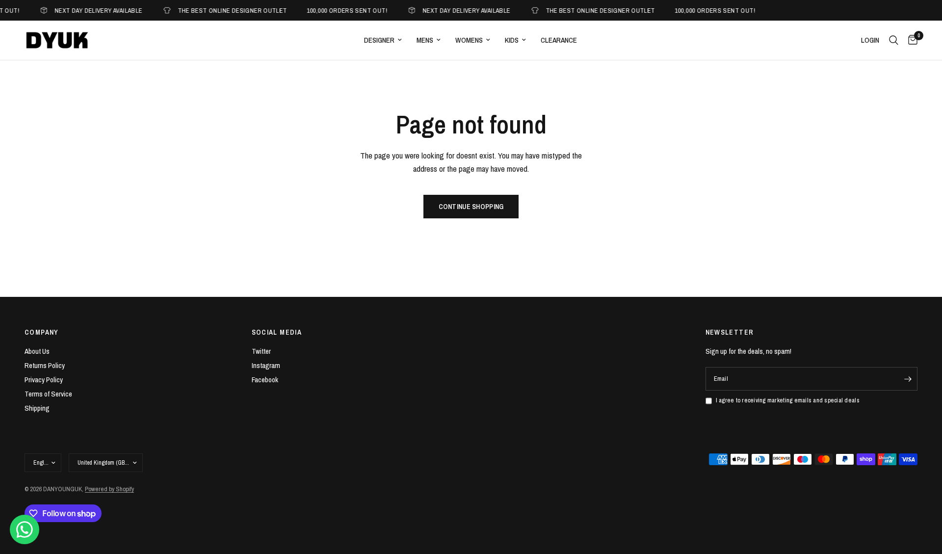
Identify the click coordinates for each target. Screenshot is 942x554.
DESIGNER (379, 40)
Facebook (265, 379)
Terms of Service (48, 394)
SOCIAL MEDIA (277, 332)
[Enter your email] (907, 379)
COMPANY (42, 332)
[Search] (893, 40)
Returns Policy (45, 365)
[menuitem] (383, 40)
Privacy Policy (44, 379)
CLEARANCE (559, 40)
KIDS (512, 40)
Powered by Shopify (109, 489)
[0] (910, 40)
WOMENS (469, 40)
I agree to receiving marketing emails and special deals (788, 400)
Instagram (266, 365)
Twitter (261, 351)
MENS (425, 40)
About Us (37, 351)
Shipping (37, 408)
